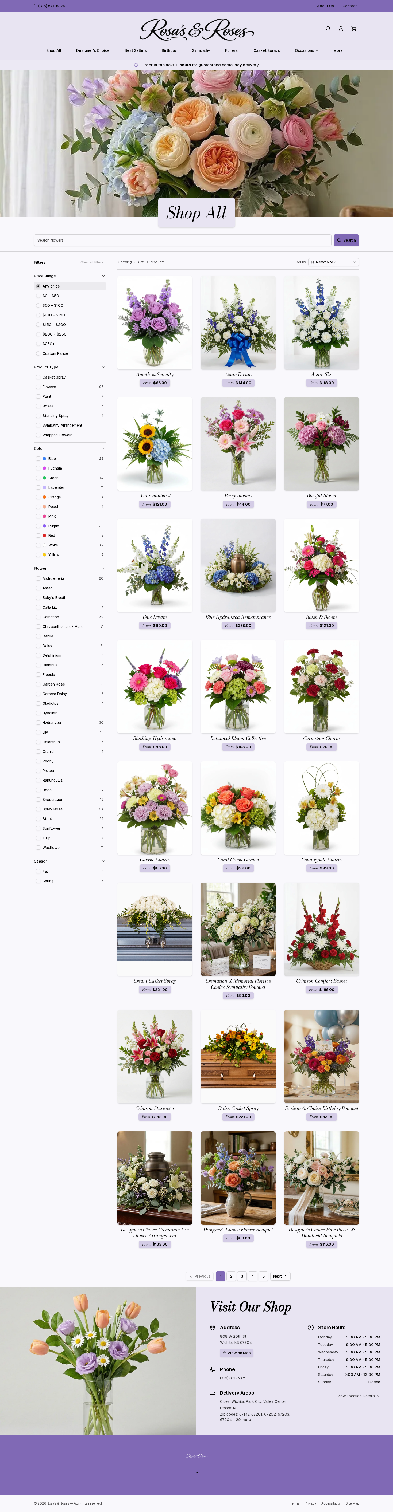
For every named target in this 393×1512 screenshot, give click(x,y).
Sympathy (201, 50)
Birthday (169, 50)
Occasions (304, 50)
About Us (325, 5)
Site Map (352, 1503)
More (338, 50)
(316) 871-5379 (51, 5)
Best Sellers (136, 50)
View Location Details (356, 1395)
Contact (349, 5)
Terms (294, 1503)
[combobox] (333, 262)
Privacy (310, 1503)
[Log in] (341, 28)
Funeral (231, 50)
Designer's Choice (93, 50)
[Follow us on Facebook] (196, 1475)
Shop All (53, 50)
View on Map (239, 1352)
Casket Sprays (266, 50)
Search (349, 240)
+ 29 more (242, 1419)
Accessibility (330, 1503)
